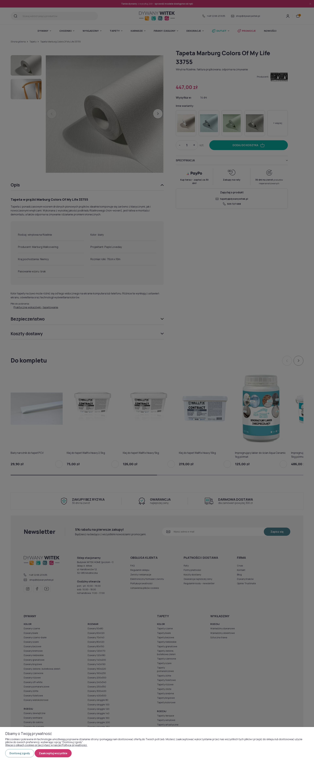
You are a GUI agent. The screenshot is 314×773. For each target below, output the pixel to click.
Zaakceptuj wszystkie (53, 753)
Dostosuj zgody (19, 753)
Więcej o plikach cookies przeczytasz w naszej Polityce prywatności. (46, 745)
